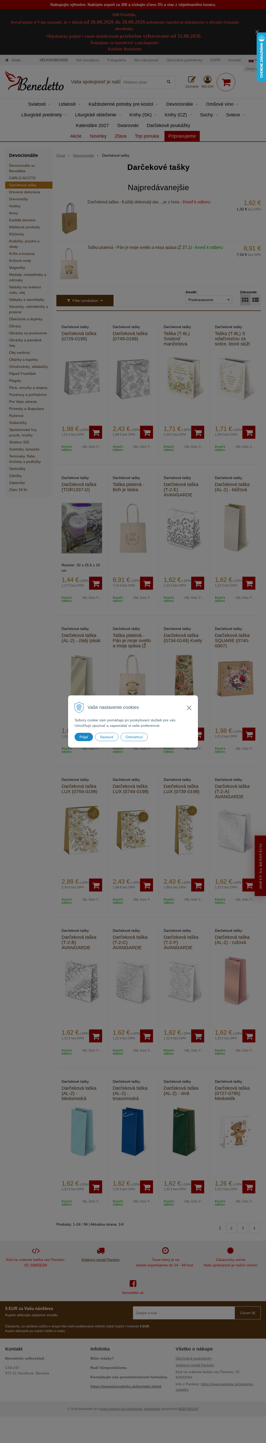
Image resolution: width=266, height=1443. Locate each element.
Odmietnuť (134, 737)
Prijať (83, 737)
